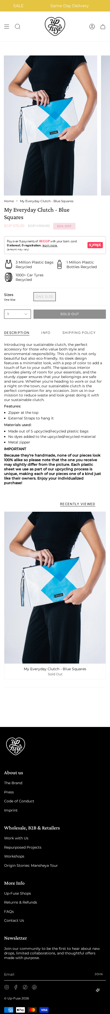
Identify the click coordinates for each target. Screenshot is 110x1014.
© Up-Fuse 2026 (16, 998)
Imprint (11, 810)
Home (9, 201)
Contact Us (14, 920)
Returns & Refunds (20, 902)
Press (9, 792)
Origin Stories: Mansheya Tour (31, 865)
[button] (18, 26)
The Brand (13, 783)
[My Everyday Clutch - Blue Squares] (55, 588)
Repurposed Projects (22, 847)
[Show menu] (6, 26)
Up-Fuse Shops (17, 893)
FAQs (9, 911)
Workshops (14, 856)
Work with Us (16, 838)
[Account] (92, 26)
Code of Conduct (19, 801)
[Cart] (103, 26)
